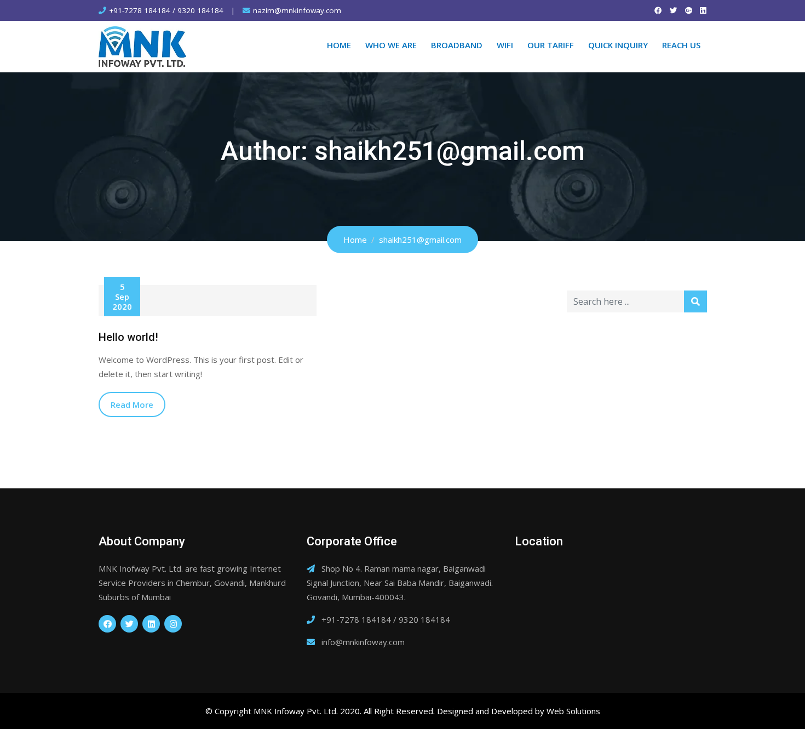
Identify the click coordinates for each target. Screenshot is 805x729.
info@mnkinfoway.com (363, 641)
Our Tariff (550, 44)
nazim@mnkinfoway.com (297, 10)
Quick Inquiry (618, 44)
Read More (132, 404)
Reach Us (681, 44)
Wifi (505, 44)
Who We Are (391, 44)
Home (339, 44)
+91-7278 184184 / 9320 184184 (166, 10)
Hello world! (128, 337)
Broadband (456, 44)
